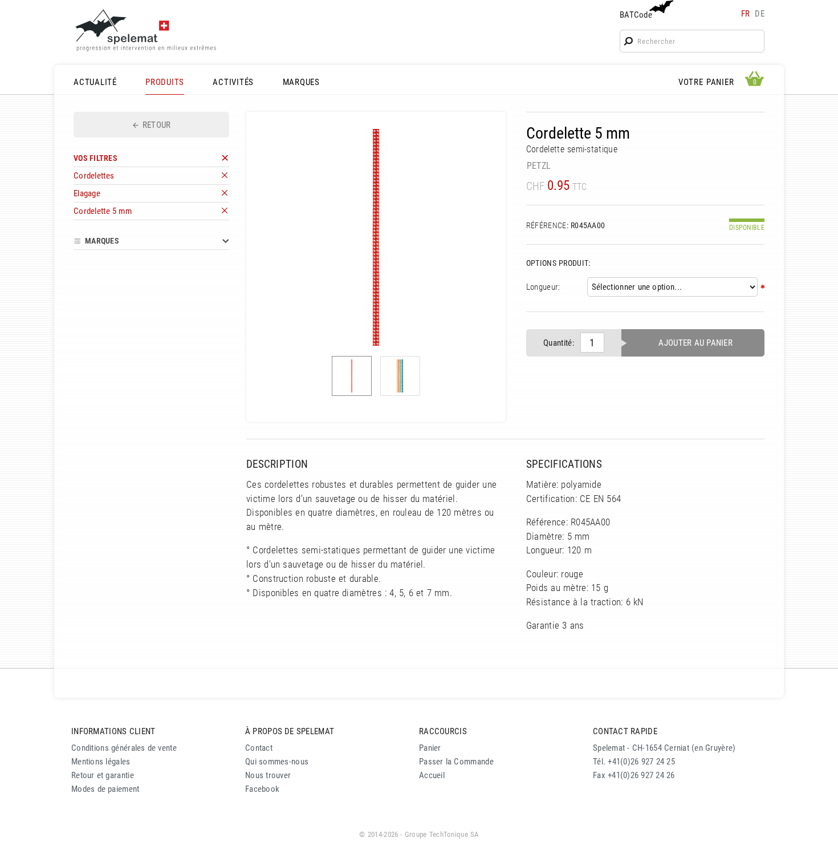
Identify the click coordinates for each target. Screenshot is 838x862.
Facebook (262, 789)
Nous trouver (268, 775)
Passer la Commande (456, 761)
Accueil (432, 775)
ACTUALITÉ (95, 82)
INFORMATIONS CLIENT (113, 731)
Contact (258, 748)
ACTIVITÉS (233, 82)
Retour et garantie (102, 775)
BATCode (636, 15)
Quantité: (559, 343)
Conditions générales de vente (124, 748)
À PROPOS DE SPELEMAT (289, 731)
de (759, 14)
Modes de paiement (105, 789)
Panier (430, 748)
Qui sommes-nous (276, 761)
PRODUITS (164, 82)
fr (745, 14)
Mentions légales (101, 761)
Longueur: (543, 287)
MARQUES (301, 82)
